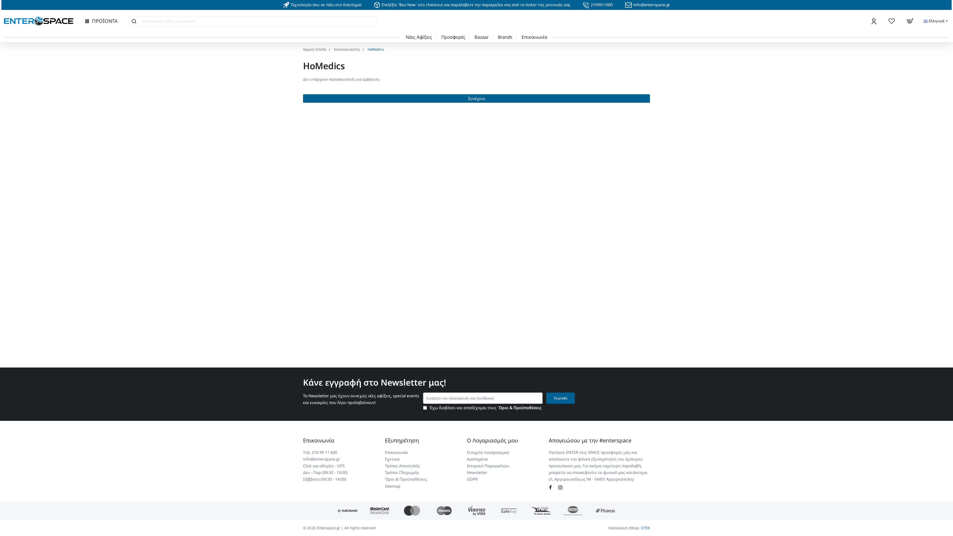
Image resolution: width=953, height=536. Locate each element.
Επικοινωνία (318, 440)
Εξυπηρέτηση (402, 440)
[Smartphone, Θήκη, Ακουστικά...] (134, 21)
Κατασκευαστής (347, 49)
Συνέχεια (476, 98)
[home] (314, 49)
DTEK (645, 527)
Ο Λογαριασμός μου (492, 440)
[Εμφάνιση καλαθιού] (910, 21)
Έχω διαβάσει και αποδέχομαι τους (485, 407)
